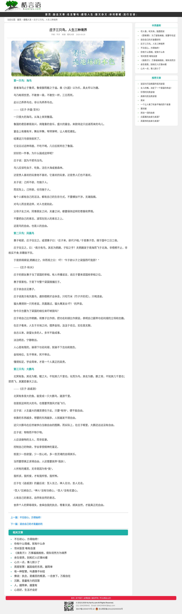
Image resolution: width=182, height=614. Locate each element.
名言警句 (73, 14)
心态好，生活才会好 (25, 589)
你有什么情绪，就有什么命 (29, 543)
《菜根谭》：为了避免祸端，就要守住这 (158, 35)
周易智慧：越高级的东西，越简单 (33, 566)
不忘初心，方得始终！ (31, 517)
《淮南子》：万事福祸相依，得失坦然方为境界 (40, 553)
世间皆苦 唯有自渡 (24, 548)
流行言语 (129, 14)
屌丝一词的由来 (148, 113)
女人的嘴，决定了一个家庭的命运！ (156, 88)
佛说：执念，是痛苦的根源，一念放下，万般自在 (42, 576)
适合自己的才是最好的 (31, 524)
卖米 (143, 100)
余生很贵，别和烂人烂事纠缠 (30, 557)
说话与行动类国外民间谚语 (153, 84)
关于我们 (79, 598)
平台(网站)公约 (105, 598)
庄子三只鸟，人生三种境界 (153, 44)
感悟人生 (87, 14)
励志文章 (59, 14)
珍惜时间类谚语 (148, 92)
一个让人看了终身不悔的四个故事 (155, 104)
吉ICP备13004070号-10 (85, 609)
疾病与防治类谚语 (149, 96)
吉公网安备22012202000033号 (110, 609)
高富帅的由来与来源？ (151, 121)
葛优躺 (144, 108)
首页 (48, 14)
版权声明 (95, 598)
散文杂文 (101, 14)
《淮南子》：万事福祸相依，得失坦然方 (158, 60)
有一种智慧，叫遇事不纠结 (29, 571)
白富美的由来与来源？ (151, 117)
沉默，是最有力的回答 (27, 580)
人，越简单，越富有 (25, 585)
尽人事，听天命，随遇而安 (153, 31)
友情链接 (87, 598)
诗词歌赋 (115, 14)
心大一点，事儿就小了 (27, 562)
